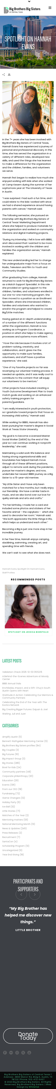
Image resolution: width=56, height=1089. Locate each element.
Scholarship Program (13, 845)
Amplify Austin (10, 736)
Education (7, 780)
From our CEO (9, 789)
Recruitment (9, 837)
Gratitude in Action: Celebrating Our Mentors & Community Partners (27, 696)
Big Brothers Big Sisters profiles (18, 745)
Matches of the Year (13, 815)
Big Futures (8, 754)
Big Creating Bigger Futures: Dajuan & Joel (25, 709)
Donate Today (28, 1036)
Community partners (13, 771)
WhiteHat (34, 1086)
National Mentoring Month (16, 824)
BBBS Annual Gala (11, 683)
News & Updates (11, 828)
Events (5, 784)
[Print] (11, 74)
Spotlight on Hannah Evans (30, 569)
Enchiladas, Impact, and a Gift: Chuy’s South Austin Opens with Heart (26, 689)
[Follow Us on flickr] (11, 1052)
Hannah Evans (9, 569)
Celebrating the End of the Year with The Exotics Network (24, 703)
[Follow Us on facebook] (5, 1052)
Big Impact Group (11, 758)
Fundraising (8, 793)
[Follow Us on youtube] (29, 1052)
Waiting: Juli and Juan (14, 713)
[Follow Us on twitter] (23, 1052)
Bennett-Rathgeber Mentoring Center (23, 741)
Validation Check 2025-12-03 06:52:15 (22, 672)
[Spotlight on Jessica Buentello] (28, 606)
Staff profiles (8, 573)
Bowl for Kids (9, 767)
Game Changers (11, 797)
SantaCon (7, 841)
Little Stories (8, 811)
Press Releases (10, 832)
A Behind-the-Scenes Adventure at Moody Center (25, 678)
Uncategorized (10, 850)
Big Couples (8, 749)
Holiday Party (9, 802)
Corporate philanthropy (15, 776)
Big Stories (7, 763)
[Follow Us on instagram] (17, 1052)
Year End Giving (10, 854)
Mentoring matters (12, 819)
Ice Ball (6, 806)
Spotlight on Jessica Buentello (28, 632)
